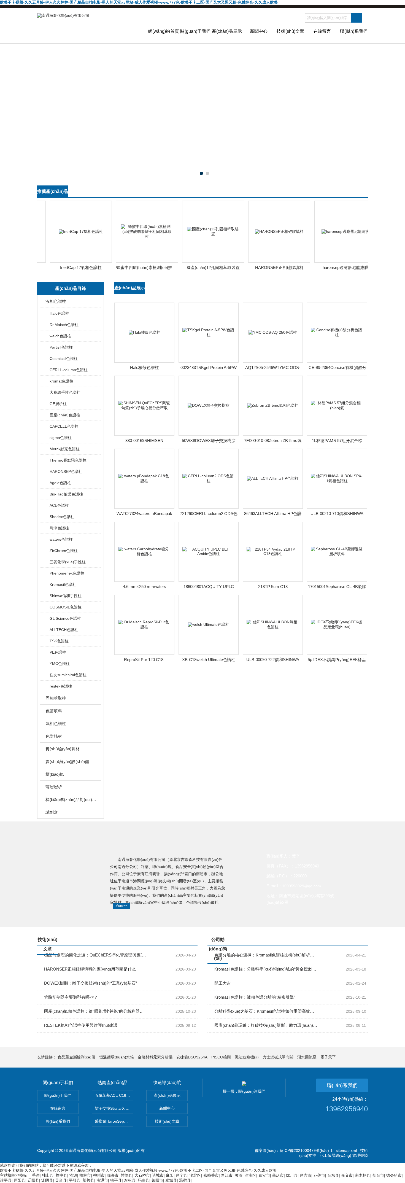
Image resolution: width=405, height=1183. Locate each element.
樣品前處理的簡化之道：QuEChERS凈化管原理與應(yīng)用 (95, 955)
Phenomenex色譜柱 (67, 573)
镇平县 (116, 1180)
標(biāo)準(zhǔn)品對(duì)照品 (70, 799)
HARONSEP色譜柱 (66, 471)
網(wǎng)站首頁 (163, 31)
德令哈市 (394, 1175)
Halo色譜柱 (59, 313)
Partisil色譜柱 (61, 347)
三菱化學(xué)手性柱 (68, 562)
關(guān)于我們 (195, 31)
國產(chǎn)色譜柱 (65, 415)
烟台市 (378, 1175)
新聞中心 (259, 31)
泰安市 (264, 1175)
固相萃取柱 (55, 698)
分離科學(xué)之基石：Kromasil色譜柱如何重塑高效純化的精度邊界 (266, 1011)
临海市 (112, 1175)
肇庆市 (278, 1175)
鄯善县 (88, 1180)
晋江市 (227, 1175)
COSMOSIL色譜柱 (66, 607)
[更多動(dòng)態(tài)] (357, 942)
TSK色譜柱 (59, 641)
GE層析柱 (58, 403)
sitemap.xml (346, 1150)
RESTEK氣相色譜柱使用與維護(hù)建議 (80, 1025)
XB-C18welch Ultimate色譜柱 (208, 659)
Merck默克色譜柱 (65, 449)
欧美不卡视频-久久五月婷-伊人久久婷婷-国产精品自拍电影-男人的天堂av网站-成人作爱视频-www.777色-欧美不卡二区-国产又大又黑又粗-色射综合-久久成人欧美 (139, 2)
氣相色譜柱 (55, 723)
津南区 (250, 1175)
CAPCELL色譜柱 (64, 426)
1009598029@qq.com (301, 886)
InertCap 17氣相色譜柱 (73, 267)
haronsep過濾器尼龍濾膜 (338, 267)
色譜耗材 (53, 736)
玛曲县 (143, 1180)
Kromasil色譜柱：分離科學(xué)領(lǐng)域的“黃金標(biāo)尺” (266, 969)
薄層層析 (53, 787)
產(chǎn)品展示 (227, 31)
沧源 (73, 1175)
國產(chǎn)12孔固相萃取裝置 (206, 267)
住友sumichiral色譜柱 (68, 675)
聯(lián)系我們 (354, 31)
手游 (36, 1175)
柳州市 (99, 1175)
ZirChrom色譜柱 (64, 550)
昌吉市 (305, 1175)
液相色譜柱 (55, 301)
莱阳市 (157, 1180)
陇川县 (292, 1175)
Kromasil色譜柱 (63, 584)
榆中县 (61, 1175)
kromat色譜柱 (61, 381)
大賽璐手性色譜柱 (65, 392)
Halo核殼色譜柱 (144, 367)
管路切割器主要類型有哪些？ (71, 997)
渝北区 (195, 1175)
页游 (238, 1175)
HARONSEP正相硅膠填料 (272, 267)
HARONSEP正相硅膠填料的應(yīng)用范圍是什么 (90, 969)
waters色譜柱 (61, 539)
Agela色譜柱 (60, 483)
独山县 (47, 1175)
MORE (357, 194)
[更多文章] (186, 942)
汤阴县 (47, 1180)
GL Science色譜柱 (65, 618)
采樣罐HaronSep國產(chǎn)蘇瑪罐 (114, 1121)
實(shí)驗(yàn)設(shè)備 (67, 761)
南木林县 (362, 1175)
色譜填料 (53, 710)
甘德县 (126, 1175)
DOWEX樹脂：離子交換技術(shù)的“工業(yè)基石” (90, 983)
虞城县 (171, 1180)
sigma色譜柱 (61, 437)
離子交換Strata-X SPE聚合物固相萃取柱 (114, 1108)
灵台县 (61, 1180)
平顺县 (74, 1180)
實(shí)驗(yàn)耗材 (62, 749)
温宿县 (185, 1180)
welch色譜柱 (60, 336)
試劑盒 (51, 812)
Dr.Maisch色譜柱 (64, 324)
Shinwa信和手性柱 (66, 596)
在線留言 (322, 31)
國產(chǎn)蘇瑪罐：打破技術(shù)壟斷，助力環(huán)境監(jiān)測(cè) (266, 1025)
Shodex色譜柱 (62, 516)
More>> (121, 906)
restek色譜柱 (61, 686)
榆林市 (85, 1175)
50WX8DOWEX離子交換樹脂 (209, 440)
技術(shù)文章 (290, 31)
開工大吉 (222, 983)
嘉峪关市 (211, 1175)
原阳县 (19, 1180)
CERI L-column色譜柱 (69, 370)
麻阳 (170, 1175)
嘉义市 (347, 1175)
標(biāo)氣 (54, 774)
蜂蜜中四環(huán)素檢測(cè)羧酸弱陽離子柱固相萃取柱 (159, 267)
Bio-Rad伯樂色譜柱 (66, 494)
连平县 (6, 1180)
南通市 (102, 1180)
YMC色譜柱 (60, 663)
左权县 (130, 1180)
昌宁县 (181, 1175)
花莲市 (319, 1175)
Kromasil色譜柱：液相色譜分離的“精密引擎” (254, 997)
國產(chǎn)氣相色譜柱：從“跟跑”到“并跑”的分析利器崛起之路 (95, 1011)
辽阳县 (33, 1180)
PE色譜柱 (58, 652)
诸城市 (158, 1175)
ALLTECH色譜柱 (64, 629)
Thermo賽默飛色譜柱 (68, 460)
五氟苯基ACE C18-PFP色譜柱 (114, 1095)
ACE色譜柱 (59, 505)
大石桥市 (142, 1175)
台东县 (333, 1175)
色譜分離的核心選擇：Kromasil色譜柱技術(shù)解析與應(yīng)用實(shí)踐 (266, 955)
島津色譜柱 (59, 528)
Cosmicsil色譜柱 (64, 358)
